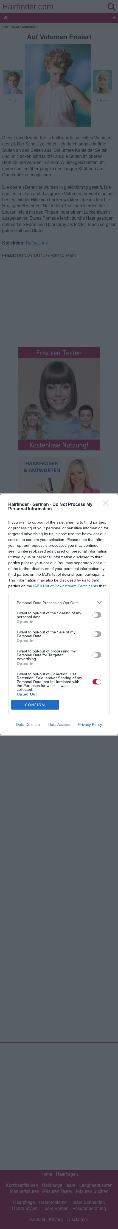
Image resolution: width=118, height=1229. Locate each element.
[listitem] (59, 603)
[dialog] (59, 614)
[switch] (96, 615)
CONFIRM (35, 705)
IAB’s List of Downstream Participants (65, 586)
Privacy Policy (90, 724)
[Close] (107, 505)
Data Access (59, 724)
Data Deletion (28, 724)
